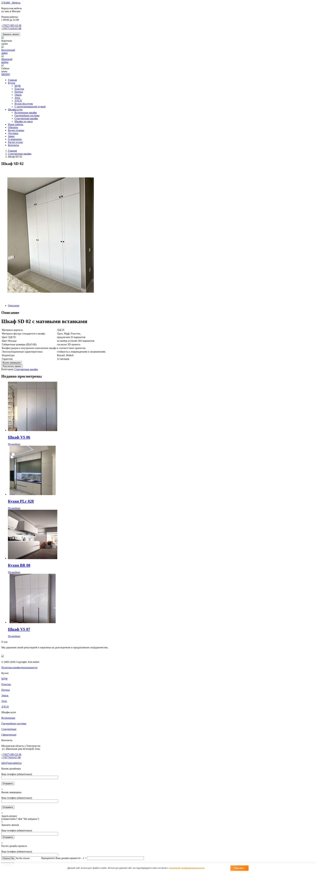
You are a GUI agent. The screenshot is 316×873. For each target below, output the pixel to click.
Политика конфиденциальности (19, 667)
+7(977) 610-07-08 (11, 28)
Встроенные (8, 717)
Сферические (8, 734)
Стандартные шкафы (19, 153)
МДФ (4, 678)
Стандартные (8, 729)
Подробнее (14, 444)
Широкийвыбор (6, 61)
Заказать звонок (11, 34)
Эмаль (4, 695)
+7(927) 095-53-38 (11, 25)
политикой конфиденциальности (186, 868)
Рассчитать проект (12, 366)
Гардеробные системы (13, 723)
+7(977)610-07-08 (11, 757)
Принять (239, 868)
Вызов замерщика (12, 362)
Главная (12, 150)
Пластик (6, 684)
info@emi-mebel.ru (11, 763)
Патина (5, 689)
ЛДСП (5, 706)
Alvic (4, 701)
